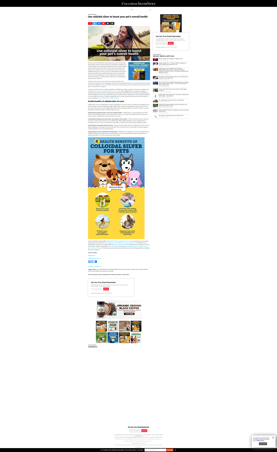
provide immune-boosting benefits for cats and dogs (107, 91)
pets (100, 271)
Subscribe (170, 450)
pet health (96, 271)
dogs (108, 269)
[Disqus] (119, 367)
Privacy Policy (138, 447)
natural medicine (143, 269)
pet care (90, 271)
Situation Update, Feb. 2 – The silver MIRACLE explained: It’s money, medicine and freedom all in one (172, 63)
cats (97, 269)
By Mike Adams (166, 65)
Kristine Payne (100, 20)
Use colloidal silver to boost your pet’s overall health (171, 100)
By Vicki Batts (166, 112)
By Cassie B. (166, 60)
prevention (105, 271)
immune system (126, 269)
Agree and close (263, 443)
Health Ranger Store (116, 269)
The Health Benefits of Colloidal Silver (108, 98)
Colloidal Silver (103, 269)
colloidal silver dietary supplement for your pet (118, 241)
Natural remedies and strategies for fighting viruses (171, 58)
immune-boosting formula (121, 244)
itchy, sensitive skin (113, 246)
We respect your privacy (131, 437)
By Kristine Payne (167, 101)
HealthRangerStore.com (94, 258)
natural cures (134, 269)
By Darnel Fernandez (167, 91)
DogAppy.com (91, 255)
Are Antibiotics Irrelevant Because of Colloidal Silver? (171, 115)
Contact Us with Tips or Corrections (138, 443)
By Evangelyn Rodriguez (168, 107)
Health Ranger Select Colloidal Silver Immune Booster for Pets (121, 243)
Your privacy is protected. (95, 293)
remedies (111, 271)
